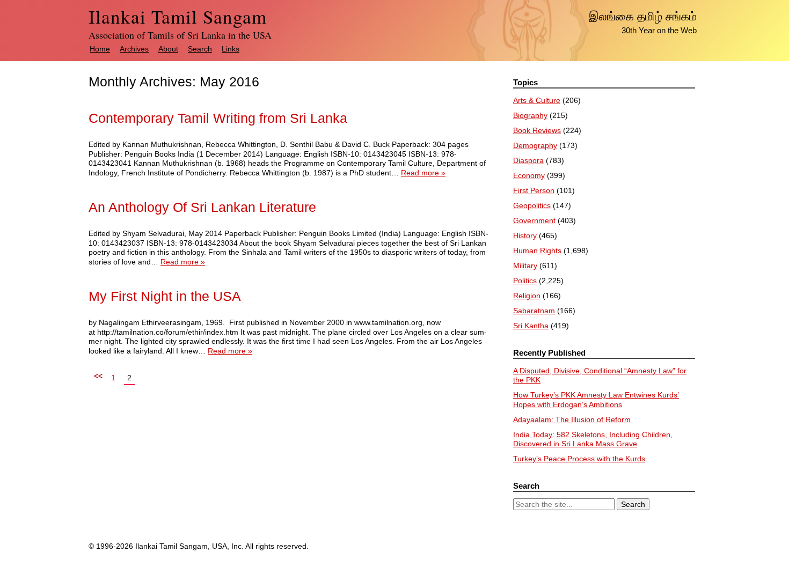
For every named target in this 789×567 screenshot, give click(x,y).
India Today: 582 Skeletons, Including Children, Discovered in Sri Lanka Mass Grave (593, 439)
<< (98, 376)
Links (230, 49)
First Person (533, 190)
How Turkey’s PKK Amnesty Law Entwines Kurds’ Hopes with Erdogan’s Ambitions (596, 400)
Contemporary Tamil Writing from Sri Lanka (218, 118)
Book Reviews (537, 130)
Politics (525, 280)
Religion (526, 295)
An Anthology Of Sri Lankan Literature (202, 207)
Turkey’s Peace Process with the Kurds (579, 458)
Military (525, 265)
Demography (535, 145)
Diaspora (528, 160)
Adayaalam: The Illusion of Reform (572, 419)
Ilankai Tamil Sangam (178, 16)
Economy (529, 175)
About (168, 49)
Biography (530, 115)
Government (534, 220)
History (525, 235)
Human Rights (537, 250)
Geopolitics (532, 205)
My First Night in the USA (165, 296)
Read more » (423, 172)
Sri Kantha (531, 325)
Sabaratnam (534, 310)
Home (100, 49)
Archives (134, 49)
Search (200, 49)
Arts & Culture (536, 100)
